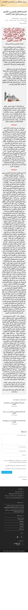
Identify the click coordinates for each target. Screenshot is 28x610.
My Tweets (24, 479)
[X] (22, 537)
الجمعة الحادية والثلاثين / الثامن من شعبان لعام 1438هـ (14, 403)
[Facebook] (17, 537)
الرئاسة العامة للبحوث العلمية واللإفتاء (15, 493)
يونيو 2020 (22, 524)
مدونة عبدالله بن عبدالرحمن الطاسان (14, 2)
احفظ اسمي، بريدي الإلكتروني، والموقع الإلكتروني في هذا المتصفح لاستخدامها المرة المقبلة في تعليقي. (15, 461)
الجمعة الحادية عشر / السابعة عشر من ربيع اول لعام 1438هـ (14, 421)
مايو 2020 (22, 526)
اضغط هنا (14, 125)
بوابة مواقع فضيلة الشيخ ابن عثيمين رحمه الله (14, 497)
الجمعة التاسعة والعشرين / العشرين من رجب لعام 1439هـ (14, 412)
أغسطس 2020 (21, 518)
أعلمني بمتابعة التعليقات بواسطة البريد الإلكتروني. (15, 465)
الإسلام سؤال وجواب (18, 491)
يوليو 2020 (22, 521)
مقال (7, 20)
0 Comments (24, 23)
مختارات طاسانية (12, 20)
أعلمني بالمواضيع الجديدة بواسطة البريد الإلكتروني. (15, 468)
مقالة (25, 21)
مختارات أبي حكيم (21, 20)
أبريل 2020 (21, 529)
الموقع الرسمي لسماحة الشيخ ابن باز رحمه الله (13, 495)
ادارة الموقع (22, 18)
